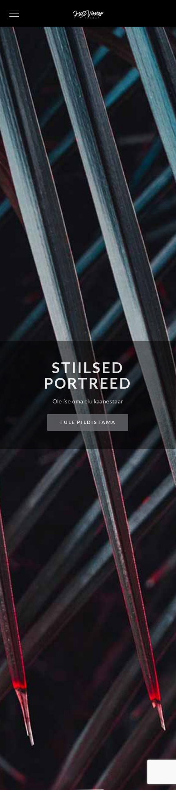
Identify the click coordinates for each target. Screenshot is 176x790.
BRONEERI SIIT (84, 426)
